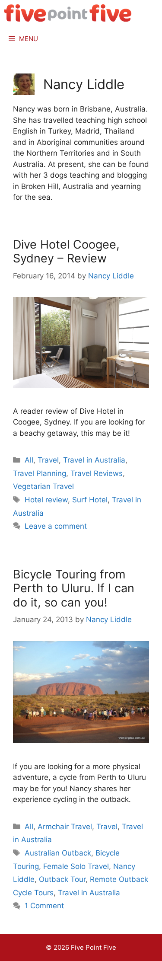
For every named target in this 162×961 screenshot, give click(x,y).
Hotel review (46, 499)
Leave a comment (56, 526)
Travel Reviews (96, 473)
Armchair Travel (65, 826)
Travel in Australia (94, 460)
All (29, 460)
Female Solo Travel (76, 866)
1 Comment (44, 905)
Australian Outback (58, 853)
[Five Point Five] (68, 13)
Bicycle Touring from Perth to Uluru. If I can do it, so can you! (73, 588)
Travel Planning (39, 473)
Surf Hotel (90, 499)
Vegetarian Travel (43, 486)
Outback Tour (62, 879)
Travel (48, 460)
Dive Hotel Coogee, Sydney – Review (66, 251)
